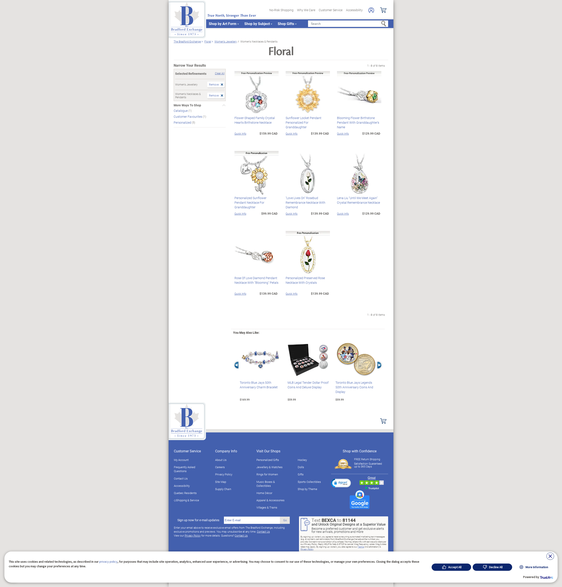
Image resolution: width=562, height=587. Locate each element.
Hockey (302, 460)
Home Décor (264, 493)
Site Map (220, 482)
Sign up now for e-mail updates (198, 520)
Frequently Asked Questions (184, 469)
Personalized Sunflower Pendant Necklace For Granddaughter (250, 202)
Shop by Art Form (222, 23)
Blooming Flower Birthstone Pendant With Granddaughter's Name (358, 122)
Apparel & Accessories (270, 500)
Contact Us (181, 478)
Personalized (183, 122)
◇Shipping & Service (186, 500)
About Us (221, 460)
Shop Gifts (286, 23)
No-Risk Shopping (281, 10)
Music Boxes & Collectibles (265, 484)
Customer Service (330, 10)
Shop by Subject (257, 23)
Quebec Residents (185, 493)
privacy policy (108, 562)
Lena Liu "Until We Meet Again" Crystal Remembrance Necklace (358, 200)
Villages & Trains (266, 507)
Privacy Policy (223, 474)
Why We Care (306, 10)
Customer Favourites (188, 116)
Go (285, 520)
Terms (361, 546)
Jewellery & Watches (269, 467)
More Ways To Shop (187, 105)
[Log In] (371, 10)
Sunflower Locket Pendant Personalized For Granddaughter (303, 122)
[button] (341, 483)
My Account (181, 460)
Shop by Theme (307, 489)
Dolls (301, 467)
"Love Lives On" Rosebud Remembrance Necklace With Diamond (305, 202)
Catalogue (181, 111)
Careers (220, 467)
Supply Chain (223, 489)
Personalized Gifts (267, 460)
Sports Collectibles (309, 482)
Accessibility (354, 10)
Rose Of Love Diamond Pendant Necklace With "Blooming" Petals (256, 280)
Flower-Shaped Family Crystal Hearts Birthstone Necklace (254, 120)
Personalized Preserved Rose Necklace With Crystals (305, 280)
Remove (214, 84)
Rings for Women (267, 474)
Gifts (301, 474)
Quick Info (240, 133)
